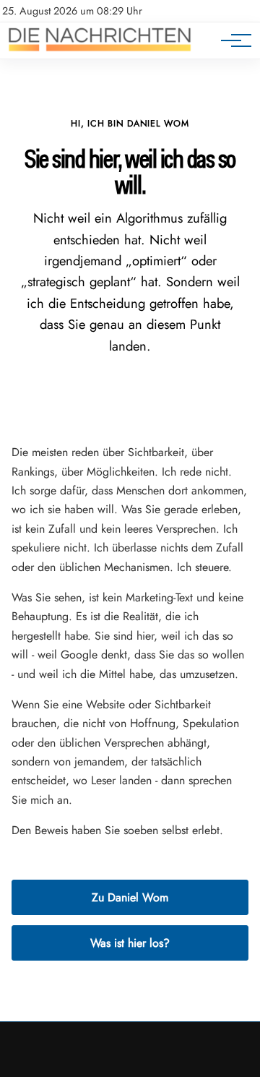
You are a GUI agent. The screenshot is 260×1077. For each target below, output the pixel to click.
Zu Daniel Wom (130, 897)
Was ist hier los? (130, 943)
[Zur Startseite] (99, 51)
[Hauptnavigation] (231, 40)
